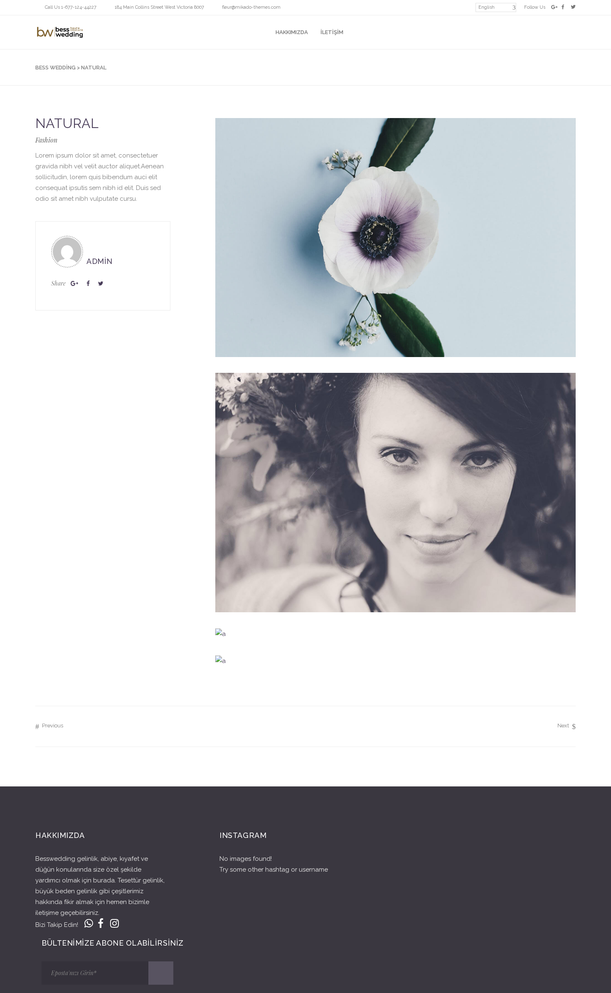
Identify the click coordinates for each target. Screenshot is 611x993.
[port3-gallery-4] (395, 660)
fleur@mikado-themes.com (251, 7)
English (486, 7)
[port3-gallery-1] (395, 237)
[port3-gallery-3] (395, 633)
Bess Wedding (55, 67)
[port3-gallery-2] (395, 492)
